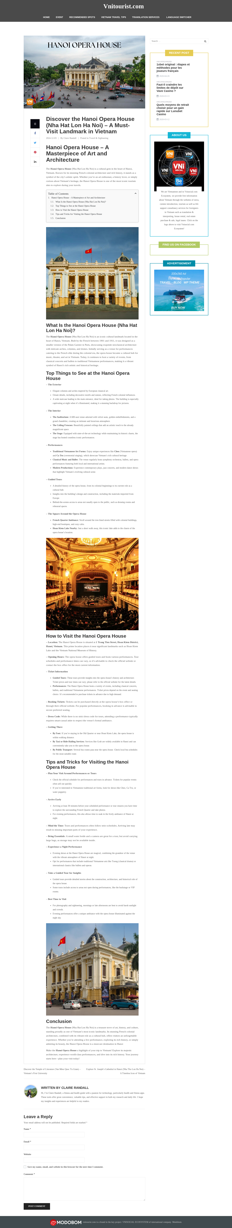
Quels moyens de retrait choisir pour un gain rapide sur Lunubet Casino (173, 109)
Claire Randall (70, 138)
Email (27, 1142)
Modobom (176, 1222)
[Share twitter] (35, 143)
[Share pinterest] (35, 152)
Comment (29, 1174)
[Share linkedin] (35, 161)
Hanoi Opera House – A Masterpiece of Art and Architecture (78, 198)
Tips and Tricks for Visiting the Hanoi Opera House (79, 214)
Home (46, 17)
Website (27, 1154)
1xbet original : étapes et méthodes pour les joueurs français (173, 67)
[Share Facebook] (35, 133)
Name (27, 1129)
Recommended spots (82, 17)
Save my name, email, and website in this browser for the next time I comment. (65, 1167)
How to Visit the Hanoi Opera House (72, 210)
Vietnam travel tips (113, 17)
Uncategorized (164, 62)
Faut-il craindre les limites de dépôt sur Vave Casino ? (170, 88)
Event (59, 17)
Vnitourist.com (123, 6)
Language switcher (178, 17)
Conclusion (60, 218)
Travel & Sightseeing (98, 138)
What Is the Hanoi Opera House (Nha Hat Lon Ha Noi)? (81, 202)
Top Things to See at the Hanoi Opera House (76, 206)
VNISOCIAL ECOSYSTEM (135, 1222)
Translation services (145, 17)
